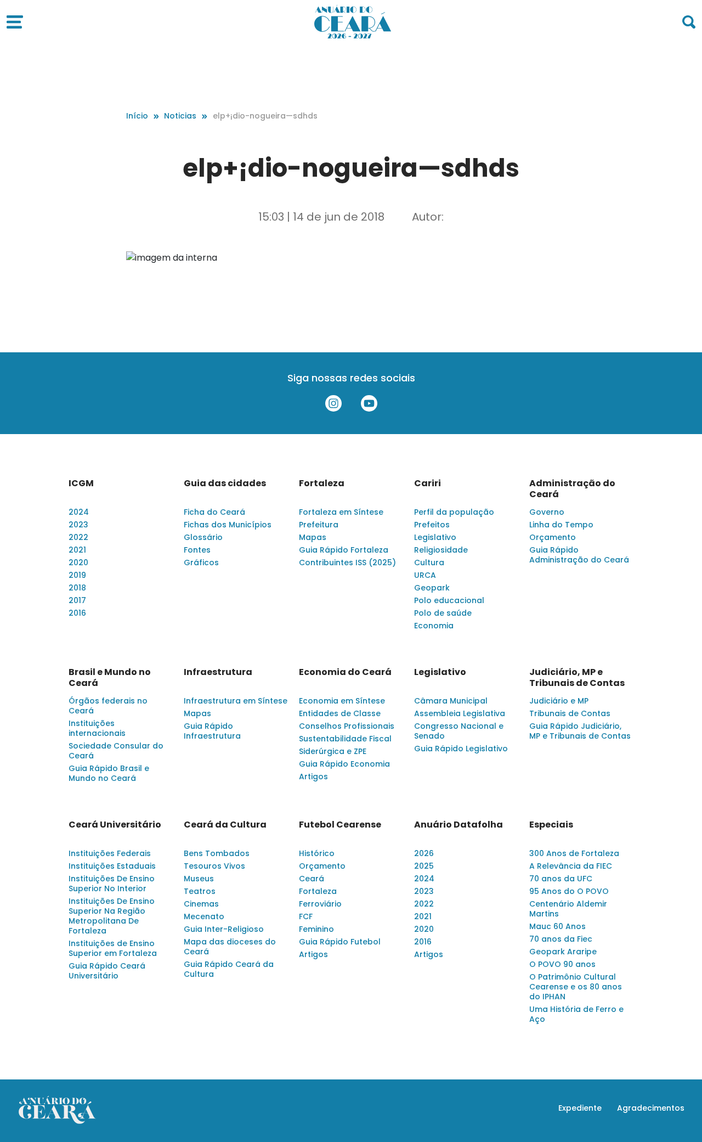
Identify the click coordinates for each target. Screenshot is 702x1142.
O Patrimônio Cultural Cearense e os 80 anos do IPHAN (575, 987)
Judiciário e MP (558, 701)
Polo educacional (449, 600)
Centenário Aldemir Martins (568, 909)
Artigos (313, 776)
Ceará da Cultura (225, 824)
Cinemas (201, 904)
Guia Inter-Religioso (224, 929)
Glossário (203, 537)
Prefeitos (432, 525)
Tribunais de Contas (569, 713)
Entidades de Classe (340, 713)
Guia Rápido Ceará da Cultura (229, 969)
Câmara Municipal (451, 701)
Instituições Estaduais (112, 866)
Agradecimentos (650, 1107)
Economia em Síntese (342, 701)
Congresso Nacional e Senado (458, 731)
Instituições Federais (110, 853)
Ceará (311, 879)
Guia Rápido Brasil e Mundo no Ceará (109, 773)
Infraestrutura (218, 672)
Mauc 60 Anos (557, 926)
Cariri (427, 483)
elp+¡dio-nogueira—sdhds (265, 115)
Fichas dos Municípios (227, 525)
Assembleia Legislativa (459, 713)
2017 (77, 600)
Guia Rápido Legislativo (461, 748)
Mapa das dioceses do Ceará (230, 947)
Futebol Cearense (340, 824)
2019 (77, 575)
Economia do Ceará (345, 672)
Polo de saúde (443, 613)
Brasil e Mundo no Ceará (110, 678)
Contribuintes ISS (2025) (347, 562)
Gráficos (201, 562)
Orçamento (552, 537)
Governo (546, 512)
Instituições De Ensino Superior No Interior (112, 883)
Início (137, 115)
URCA (425, 575)
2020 (78, 562)
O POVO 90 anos (562, 964)
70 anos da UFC (560, 879)
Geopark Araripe (563, 952)
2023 (78, 525)
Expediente (580, 1107)
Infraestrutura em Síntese (235, 701)
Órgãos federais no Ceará (108, 706)
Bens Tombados (217, 853)
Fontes (197, 550)
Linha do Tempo (561, 525)
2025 (424, 866)
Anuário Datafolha (458, 824)
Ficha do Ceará (214, 512)
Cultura (429, 562)
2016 (77, 613)
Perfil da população (454, 512)
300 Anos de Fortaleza (574, 853)
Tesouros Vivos (214, 866)
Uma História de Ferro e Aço (576, 1014)
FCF (306, 916)
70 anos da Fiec (560, 939)
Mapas (312, 537)
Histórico (317, 853)
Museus (199, 879)
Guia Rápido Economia (344, 764)
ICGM (81, 483)
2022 (78, 537)
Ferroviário (320, 904)
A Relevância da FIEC (570, 866)
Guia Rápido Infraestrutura (212, 731)
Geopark (432, 588)
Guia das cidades (225, 483)
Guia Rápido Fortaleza (343, 550)
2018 (77, 588)
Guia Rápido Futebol (340, 942)
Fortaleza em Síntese (341, 512)
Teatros (200, 891)
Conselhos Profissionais (346, 726)
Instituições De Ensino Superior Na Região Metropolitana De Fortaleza (112, 916)
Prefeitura (318, 525)
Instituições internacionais (97, 728)
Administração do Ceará (572, 489)
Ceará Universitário (115, 824)
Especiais (551, 824)
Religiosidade (441, 550)
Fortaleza (321, 483)
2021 (77, 550)
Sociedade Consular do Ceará (116, 751)
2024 (79, 512)
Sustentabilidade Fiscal (345, 739)
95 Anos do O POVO (569, 891)
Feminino (316, 929)
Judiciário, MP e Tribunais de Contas (577, 678)
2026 (424, 853)
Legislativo (435, 537)
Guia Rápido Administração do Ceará (579, 555)
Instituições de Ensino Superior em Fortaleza (113, 948)
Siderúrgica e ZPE (332, 751)
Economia (434, 626)
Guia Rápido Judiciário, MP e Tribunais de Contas (580, 731)
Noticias (180, 115)
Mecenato (204, 916)
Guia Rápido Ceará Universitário (107, 971)
